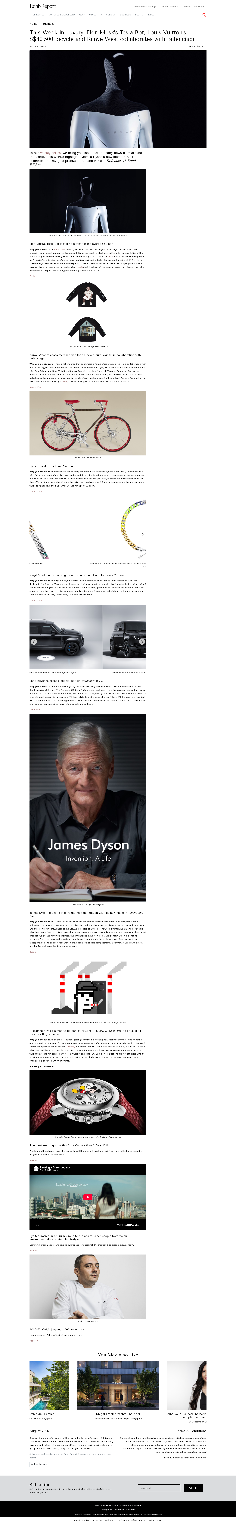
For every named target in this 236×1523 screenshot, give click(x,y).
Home (33, 23)
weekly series (50, 153)
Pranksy (71, 1046)
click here (201, 1457)
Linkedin (130, 1509)
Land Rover (35, 709)
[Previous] (34, 534)
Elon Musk (59, 249)
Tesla (110, 256)
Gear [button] (82, 14)
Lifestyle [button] (38, 14)
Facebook (119, 1509)
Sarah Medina (40, 46)
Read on (34, 1160)
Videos (186, 6)
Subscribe (193, 1488)
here (64, 381)
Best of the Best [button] (145, 14)
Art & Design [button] (108, 14)
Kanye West (36, 387)
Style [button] (92, 14)
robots (79, 267)
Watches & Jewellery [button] (62, 14)
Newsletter (199, 6)
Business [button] (125, 14)
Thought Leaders (169, 6)
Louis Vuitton (36, 491)
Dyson (33, 952)
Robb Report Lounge (145, 6)
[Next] (142, 534)
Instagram (106, 1509)
